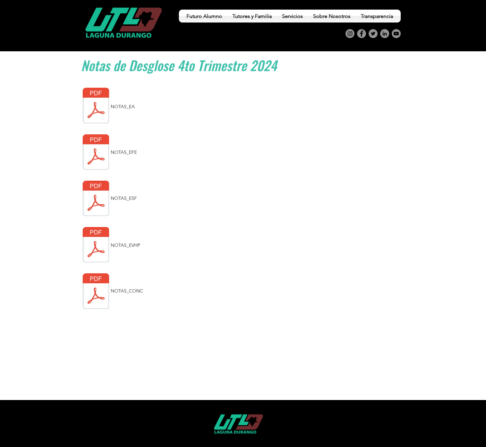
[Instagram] (349, 33)
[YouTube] (396, 33)
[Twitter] (373, 33)
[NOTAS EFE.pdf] (96, 153)
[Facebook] (361, 33)
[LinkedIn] (384, 33)
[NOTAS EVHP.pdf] (96, 245)
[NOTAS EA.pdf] (96, 106)
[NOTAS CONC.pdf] (96, 292)
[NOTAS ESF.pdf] (96, 199)
